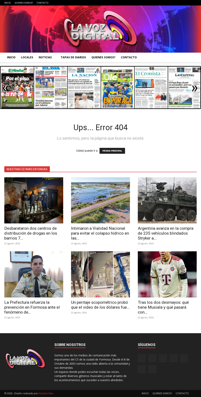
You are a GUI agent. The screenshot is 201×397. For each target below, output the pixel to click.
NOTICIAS (45, 57)
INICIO (7, 2)
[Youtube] (194, 2)
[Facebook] (155, 2)
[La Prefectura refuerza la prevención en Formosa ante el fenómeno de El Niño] (33, 274)
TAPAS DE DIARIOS (73, 57)
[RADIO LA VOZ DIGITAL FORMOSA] (100, 29)
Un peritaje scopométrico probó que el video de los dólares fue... (100, 305)
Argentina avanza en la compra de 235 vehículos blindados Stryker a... (165, 233)
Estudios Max (46, 393)
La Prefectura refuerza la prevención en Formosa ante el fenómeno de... (32, 307)
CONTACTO (42, 2)
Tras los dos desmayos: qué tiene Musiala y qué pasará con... (163, 307)
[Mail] (168, 2)
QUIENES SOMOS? (24, 2)
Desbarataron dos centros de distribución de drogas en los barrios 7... (30, 233)
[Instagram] (161, 2)
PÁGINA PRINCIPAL (112, 150)
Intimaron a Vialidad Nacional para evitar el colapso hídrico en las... (100, 233)
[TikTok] (174, 2)
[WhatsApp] (187, 2)
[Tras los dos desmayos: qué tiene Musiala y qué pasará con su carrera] (167, 274)
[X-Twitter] (181, 2)
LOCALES (27, 57)
